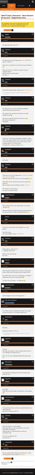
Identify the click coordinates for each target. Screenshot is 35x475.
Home (3, 5)
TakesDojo (26, 90)
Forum (11, 5)
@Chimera (22, 454)
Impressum (17, 469)
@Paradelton (20, 233)
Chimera (26, 92)
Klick (27, 185)
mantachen (27, 333)
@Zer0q (23, 60)
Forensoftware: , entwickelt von (17, 472)
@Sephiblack (24, 175)
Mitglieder (21, 5)
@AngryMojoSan (7, 177)
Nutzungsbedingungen (7, 469)
